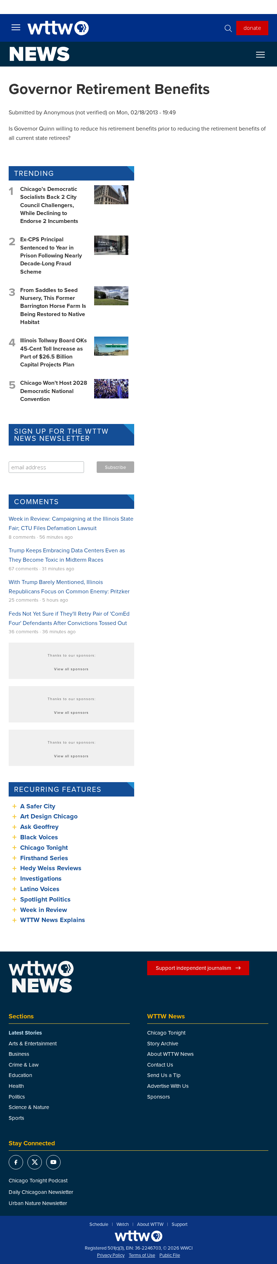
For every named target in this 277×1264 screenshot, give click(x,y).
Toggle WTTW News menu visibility (264, 54)
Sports (16, 1118)
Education (20, 1075)
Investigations (41, 878)
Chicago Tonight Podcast (38, 1180)
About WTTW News (170, 1054)
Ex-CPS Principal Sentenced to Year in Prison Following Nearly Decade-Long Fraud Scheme (51, 255)
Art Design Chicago (49, 816)
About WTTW (150, 1224)
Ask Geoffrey (39, 826)
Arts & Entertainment (33, 1043)
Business (19, 1054)
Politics (17, 1096)
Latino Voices (40, 889)
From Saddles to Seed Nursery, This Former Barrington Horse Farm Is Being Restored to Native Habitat (53, 306)
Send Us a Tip (164, 1075)
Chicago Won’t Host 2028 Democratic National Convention (53, 391)
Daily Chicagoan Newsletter (41, 1192)
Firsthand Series (44, 858)
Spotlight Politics (45, 899)
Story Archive (162, 1043)
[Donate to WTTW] (138, 1236)
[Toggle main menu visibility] (16, 27)
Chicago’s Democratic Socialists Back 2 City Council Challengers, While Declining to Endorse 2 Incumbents (49, 205)
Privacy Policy (110, 1255)
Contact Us (160, 1064)
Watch (122, 1224)
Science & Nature (29, 1107)
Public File (169, 1255)
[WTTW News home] (39, 54)
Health (16, 1086)
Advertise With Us (168, 1086)
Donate (252, 27)
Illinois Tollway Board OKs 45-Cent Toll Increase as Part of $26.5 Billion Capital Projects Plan (53, 352)
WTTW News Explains (53, 920)
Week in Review (43, 909)
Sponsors (158, 1096)
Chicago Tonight (44, 847)
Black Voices (39, 837)
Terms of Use (142, 1255)
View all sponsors (71, 668)
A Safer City (37, 806)
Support (180, 1224)
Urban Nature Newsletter (38, 1203)
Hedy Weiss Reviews (51, 868)
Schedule (98, 1224)
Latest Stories (25, 1033)
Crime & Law (24, 1064)
